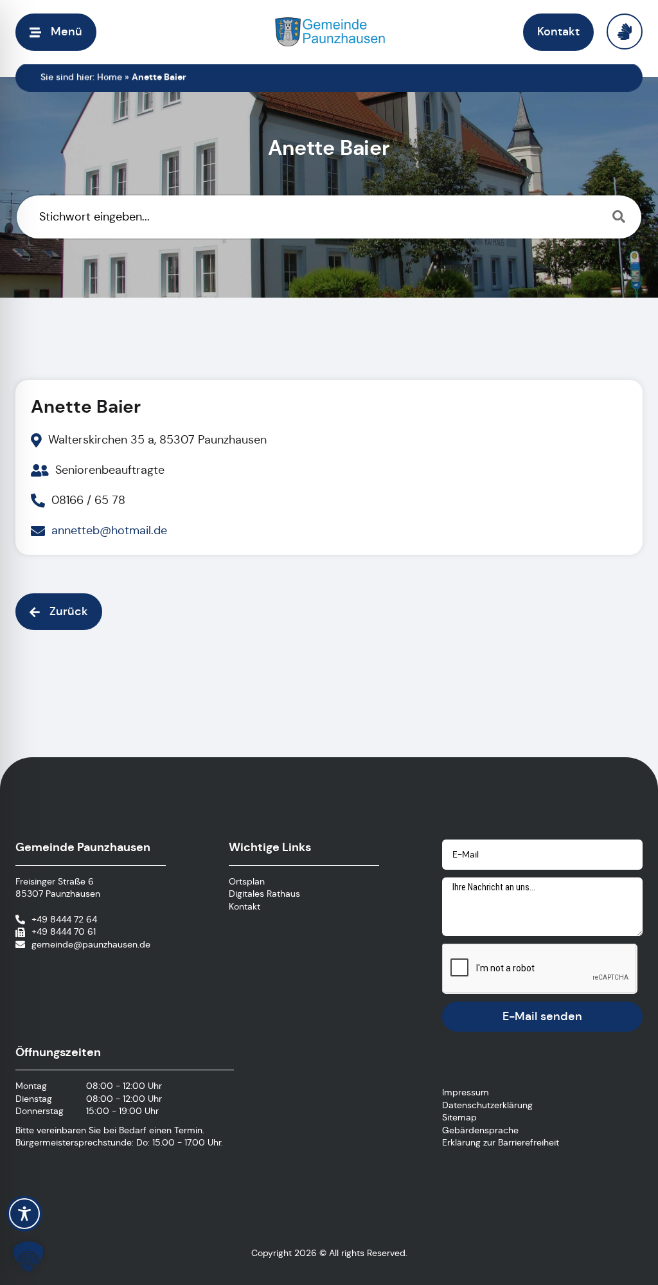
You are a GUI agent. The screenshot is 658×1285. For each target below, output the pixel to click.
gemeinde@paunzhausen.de (90, 944)
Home (109, 77)
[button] (55, 31)
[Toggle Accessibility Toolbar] (24, 1213)
